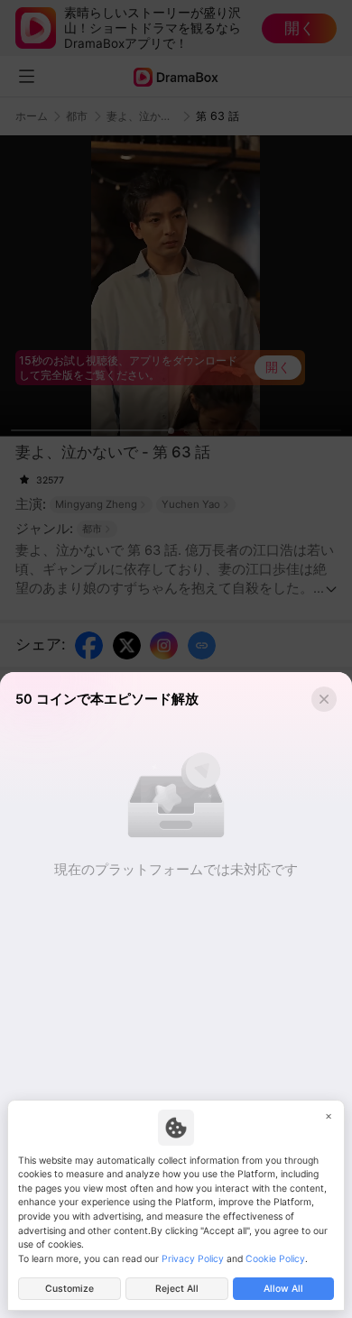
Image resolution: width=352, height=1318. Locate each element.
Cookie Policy (275, 1259)
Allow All (283, 1289)
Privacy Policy (193, 1259)
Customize (69, 1289)
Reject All (177, 1289)
